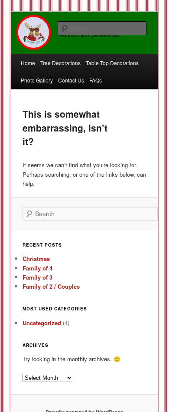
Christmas (36, 258)
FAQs (95, 80)
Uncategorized (42, 323)
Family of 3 (37, 277)
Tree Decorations (60, 62)
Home (28, 62)
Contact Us (71, 80)
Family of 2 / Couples (51, 286)
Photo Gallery (37, 80)
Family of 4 (37, 268)
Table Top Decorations (112, 62)
